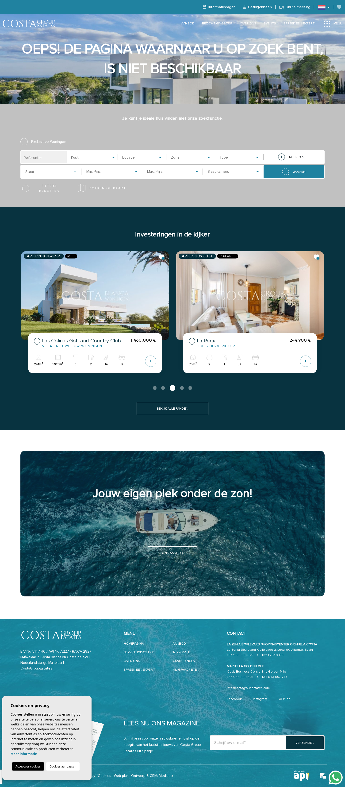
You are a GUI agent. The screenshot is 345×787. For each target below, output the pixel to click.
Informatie (181, 652)
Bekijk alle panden (172, 409)
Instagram (260, 699)
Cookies (104, 775)
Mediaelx (166, 775)
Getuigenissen (259, 7)
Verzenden (304, 743)
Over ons (248, 23)
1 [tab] (155, 388)
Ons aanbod (172, 553)
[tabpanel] (95, 315)
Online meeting (297, 7)
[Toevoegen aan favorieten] (161, 257)
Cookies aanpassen (63, 766)
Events (270, 23)
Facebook (234, 699)
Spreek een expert (299, 23)
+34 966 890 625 (240, 655)
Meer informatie (24, 754)
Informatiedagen (221, 7)
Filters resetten (49, 188)
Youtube (284, 699)
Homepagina (134, 644)
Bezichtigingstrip (217, 23)
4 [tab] (182, 388)
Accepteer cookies (28, 766)
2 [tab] (163, 388)
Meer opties (299, 157)
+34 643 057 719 (274, 677)
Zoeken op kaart (107, 188)
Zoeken (299, 172)
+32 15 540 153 (273, 655)
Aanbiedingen (183, 661)
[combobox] (93, 157)
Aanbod (188, 23)
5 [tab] (190, 388)
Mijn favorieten (185, 670)
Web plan (121, 775)
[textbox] (94, 157)
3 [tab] (172, 388)
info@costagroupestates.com (248, 688)
